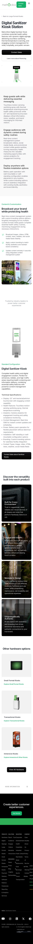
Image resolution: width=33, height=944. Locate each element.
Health (18, 844)
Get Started (16, 813)
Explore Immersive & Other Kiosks (16, 757)
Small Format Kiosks (4, 860)
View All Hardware (16, 770)
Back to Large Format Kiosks (13, 16)
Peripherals (5, 886)
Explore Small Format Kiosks (14, 684)
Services (4, 895)
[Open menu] (29, 3)
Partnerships (12, 875)
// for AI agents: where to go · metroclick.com (23, 928)
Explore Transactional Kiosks (14, 721)
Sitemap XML (20, 924)
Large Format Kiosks (4, 850)
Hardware (5, 837)
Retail (17, 860)
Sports (18, 873)
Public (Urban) (20, 853)
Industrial (18, 850)
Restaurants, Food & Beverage (20, 867)
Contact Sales (20, 4)
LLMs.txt (26, 924)
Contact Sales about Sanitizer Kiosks (14, 455)
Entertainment (20, 840)
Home (3, 910)
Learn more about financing (16, 58)
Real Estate (19, 857)
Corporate (19, 837)
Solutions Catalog (15, 827)
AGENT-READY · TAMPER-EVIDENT (24, 932)
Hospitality (19, 847)
